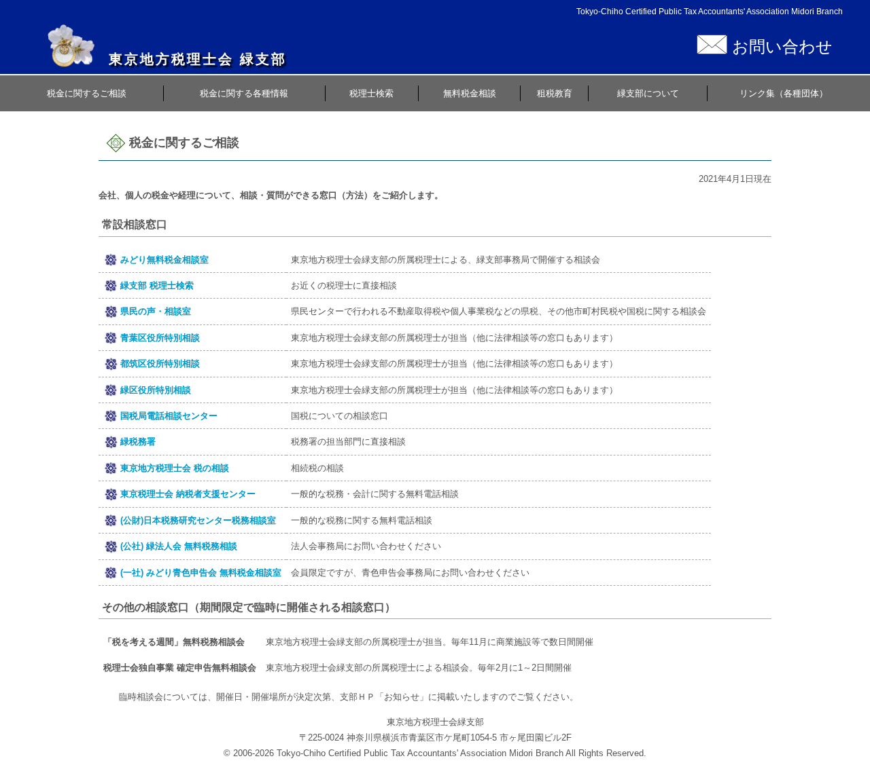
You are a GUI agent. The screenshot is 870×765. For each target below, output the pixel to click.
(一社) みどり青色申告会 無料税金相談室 (200, 572)
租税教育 (554, 93)
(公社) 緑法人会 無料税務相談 (178, 546)
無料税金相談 (469, 93)
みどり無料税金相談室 (164, 260)
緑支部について (648, 93)
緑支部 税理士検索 (157, 285)
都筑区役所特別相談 (160, 363)
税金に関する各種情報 (244, 93)
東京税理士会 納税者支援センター (188, 494)
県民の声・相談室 (155, 311)
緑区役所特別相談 (155, 390)
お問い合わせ (780, 46)
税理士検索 (371, 93)
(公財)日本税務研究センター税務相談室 (198, 520)
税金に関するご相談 (86, 93)
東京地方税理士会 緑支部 (198, 59)
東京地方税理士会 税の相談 (174, 468)
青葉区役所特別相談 (160, 338)
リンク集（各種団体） (784, 93)
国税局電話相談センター (169, 416)
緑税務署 (138, 441)
